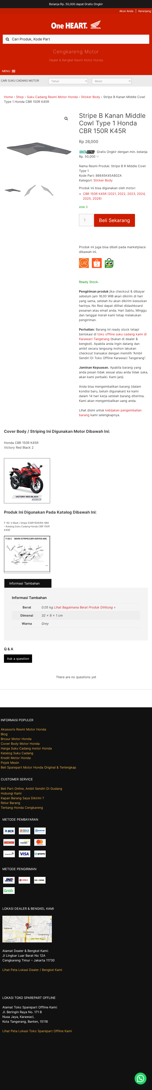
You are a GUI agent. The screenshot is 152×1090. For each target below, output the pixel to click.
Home (8, 97)
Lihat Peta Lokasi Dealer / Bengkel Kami (32, 970)
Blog (4, 734)
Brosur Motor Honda (16, 739)
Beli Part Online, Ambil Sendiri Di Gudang (31, 789)
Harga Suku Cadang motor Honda (26, 748)
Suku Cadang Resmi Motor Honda (52, 97)
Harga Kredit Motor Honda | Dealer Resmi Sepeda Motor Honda (76, 25)
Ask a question (18, 659)
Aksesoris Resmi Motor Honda (23, 729)
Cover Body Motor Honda (20, 744)
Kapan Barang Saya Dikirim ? (22, 798)
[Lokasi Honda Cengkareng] (27, 941)
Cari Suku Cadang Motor (20, 80)
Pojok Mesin (10, 763)
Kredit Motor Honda (16, 758)
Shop (20, 97)
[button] (6, 71)
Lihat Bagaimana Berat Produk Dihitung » (85, 607)
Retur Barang (10, 803)
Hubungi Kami (11, 793)
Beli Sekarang (114, 220)
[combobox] (76, 39)
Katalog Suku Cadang (17, 753)
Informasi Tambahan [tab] (24, 583)
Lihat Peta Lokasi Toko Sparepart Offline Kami (37, 1031)
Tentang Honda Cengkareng (22, 808)
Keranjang (144, 11)
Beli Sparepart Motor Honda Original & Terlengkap (38, 767)
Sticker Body (90, 97)
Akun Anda (126, 11)
